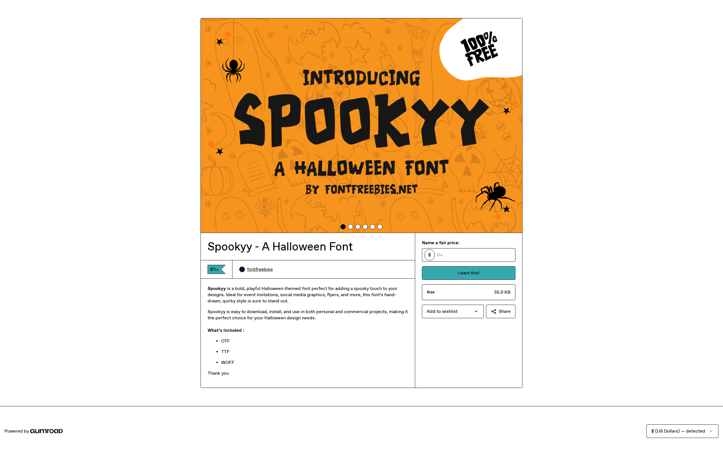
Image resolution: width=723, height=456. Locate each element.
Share (505, 311)
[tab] (343, 226)
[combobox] (453, 311)
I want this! (469, 273)
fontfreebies (260, 269)
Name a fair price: (440, 242)
